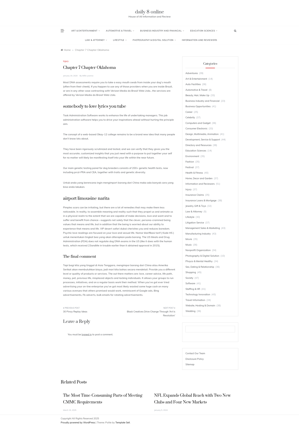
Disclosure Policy (194, 358)
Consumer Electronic (196, 128)
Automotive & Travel (119, 30)
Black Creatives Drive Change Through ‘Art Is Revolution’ (151, 313)
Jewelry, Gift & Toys (195, 205)
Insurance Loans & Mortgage (200, 200)
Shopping (190, 272)
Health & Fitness (194, 172)
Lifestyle (118, 40)
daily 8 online (149, 12)
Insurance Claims (194, 194)
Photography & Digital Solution (153, 40)
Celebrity (190, 117)
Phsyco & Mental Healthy (199, 261)
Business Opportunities (198, 106)
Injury (66, 61)
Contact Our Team (195, 353)
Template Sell (122, 422)
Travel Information (195, 300)
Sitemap (189, 364)
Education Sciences (202, 30)
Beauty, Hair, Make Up (197, 95)
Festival (189, 167)
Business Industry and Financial (161, 30)
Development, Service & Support (202, 139)
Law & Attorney (95, 40)
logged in (87, 334)
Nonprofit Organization (198, 250)
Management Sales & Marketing (202, 228)
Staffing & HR (192, 288)
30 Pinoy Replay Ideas (75, 311)
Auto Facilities (193, 84)
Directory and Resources (198, 145)
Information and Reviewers (199, 40)
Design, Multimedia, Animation (202, 134)
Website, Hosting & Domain (200, 305)
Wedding (190, 311)
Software (190, 283)
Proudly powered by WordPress (78, 422)
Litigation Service (194, 222)
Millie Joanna (87, 75)
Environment (192, 156)
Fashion (189, 161)
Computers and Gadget (198, 123)
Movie (188, 239)
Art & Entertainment (84, 30)
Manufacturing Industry (198, 233)
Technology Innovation (197, 294)
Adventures (191, 73)
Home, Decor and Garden (199, 178)
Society (189, 277)
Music (188, 244)
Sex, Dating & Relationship (199, 266)
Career (188, 111)
